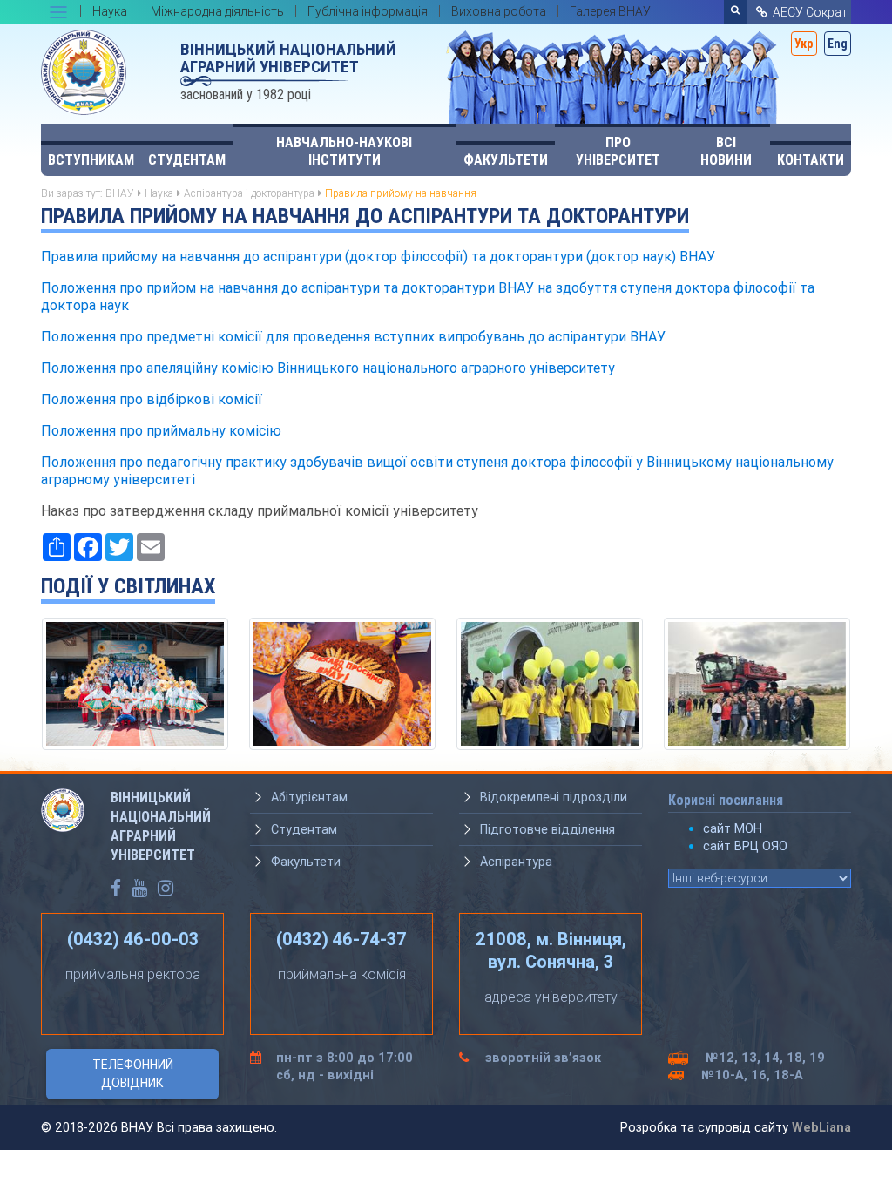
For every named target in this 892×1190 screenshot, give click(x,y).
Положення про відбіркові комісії (151, 399)
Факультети (505, 160)
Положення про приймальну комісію (161, 430)
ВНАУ (119, 192)
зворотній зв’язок (543, 1057)
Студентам (187, 160)
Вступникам (91, 160)
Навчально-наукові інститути (344, 151)
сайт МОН (732, 828)
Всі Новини (726, 151)
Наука (159, 192)
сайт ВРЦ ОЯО (745, 846)
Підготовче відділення (547, 829)
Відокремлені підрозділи (553, 797)
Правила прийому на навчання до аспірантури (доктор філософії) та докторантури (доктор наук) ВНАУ (378, 256)
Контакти (810, 160)
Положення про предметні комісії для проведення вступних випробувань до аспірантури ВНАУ (353, 336)
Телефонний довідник (132, 1074)
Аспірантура (516, 861)
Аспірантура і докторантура (249, 192)
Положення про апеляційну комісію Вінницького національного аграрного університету (328, 367)
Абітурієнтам (309, 797)
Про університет (618, 151)
